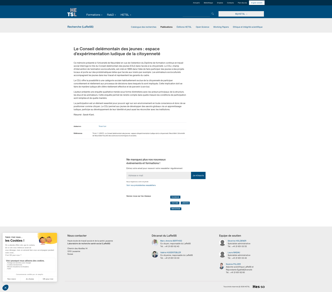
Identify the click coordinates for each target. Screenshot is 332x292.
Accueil (72, 12)
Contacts (230, 3)
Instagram (175, 209)
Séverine (237, 241)
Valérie (170, 252)
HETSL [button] (125, 14)
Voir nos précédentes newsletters (141, 185)
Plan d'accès (242, 3)
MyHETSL (240, 14)
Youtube (174, 203)
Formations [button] (93, 14)
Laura (234, 252)
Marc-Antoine (171, 241)
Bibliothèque (208, 3)
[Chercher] (212, 13)
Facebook (175, 197)
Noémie (233, 264)
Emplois (220, 3)
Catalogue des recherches (143, 27)
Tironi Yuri (102, 126)
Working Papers (221, 27)
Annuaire (196, 3)
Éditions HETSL (184, 27)
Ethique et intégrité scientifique (247, 27)
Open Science (202, 27)
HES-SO (259, 286)
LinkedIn (185, 203)
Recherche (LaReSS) (80, 26)
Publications (166, 27)
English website (256, 3)
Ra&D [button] (110, 14)
